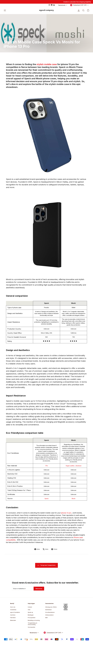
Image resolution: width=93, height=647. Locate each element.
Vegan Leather (70, 465)
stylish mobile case (47, 64)
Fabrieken (13, 617)
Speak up (30, 612)
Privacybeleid (31, 617)
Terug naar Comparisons (47, 565)
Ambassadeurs (49, 615)
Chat (29, 609)
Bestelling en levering (34, 620)
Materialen (13, 620)
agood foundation (15, 612)
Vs (24, 37)
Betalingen (31, 615)
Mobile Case (15, 37)
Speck (46, 498)
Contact (30, 607)
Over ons (12, 607)
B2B (46, 617)
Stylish (21, 37)
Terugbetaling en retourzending (32, 623)
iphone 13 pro (66, 513)
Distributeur (48, 609)
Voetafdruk (13, 609)
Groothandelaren (50, 612)
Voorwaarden (31, 627)
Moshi (73, 498)
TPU (46, 465)
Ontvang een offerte (51, 607)
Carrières (12, 615)
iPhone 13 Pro (7, 37)
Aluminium (78, 465)
